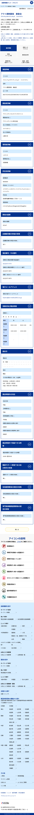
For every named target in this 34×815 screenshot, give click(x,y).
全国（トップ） (5, 694)
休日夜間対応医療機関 (24, 619)
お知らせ (3, 782)
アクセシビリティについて (8, 796)
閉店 (4, 374)
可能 (4, 405)
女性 (12, 639)
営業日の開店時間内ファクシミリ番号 (13, 267)
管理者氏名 (6, 159)
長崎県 (27, 758)
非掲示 (5, 427)
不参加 (5, 419)
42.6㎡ (5, 225)
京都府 (27, 735)
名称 (4, 84)
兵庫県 (19, 739)
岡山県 (27, 745)
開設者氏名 (6, 117)
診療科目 (14, 626)
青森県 (11, 709)
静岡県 (19, 732)
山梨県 (19, 729)
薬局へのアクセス (25, 48)
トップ (2, 6)
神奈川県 (11, 722)
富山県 (19, 725)
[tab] (8, 48)
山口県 (19, 748)
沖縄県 (11, 768)
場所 (23, 626)
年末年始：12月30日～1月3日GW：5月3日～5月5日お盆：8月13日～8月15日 (11, 383)
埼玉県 (11, 719)
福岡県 (11, 758)
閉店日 (5, 358)
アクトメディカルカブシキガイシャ (13, 114)
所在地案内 (21, 793)
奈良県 (27, 739)
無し (4, 478)
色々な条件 (25, 679)
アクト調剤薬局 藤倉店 (10, 87)
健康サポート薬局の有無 (10, 475)
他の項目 (14, 648)
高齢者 (13, 632)
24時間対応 (6, 408)
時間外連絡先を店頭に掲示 (10, 423)
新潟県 (11, 725)
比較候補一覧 (21, 655)
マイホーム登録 (5, 779)
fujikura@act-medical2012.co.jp (12, 297)
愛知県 (27, 732)
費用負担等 (25, 55)
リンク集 (3, 786)
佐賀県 (19, 758)
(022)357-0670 (7, 271)
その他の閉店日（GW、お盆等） (12, 377)
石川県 (27, 725)
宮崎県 (27, 762)
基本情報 (8, 48)
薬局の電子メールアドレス (10, 294)
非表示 (5, 434)
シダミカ (5, 155)
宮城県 (27, 709)
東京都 (27, 719)
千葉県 (19, 719)
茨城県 (11, 716)
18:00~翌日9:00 (7, 456)
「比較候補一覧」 (16, 29)
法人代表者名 (7, 132)
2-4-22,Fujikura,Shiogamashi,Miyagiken (14, 206)
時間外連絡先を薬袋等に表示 (11, 430)
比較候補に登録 (5, 27)
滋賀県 (19, 735)
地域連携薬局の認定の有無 (10, 494)
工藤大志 (5, 136)
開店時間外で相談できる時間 (11, 452)
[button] (17, 69)
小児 (23, 632)
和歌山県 (11, 742)
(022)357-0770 (7, 264)
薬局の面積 (6, 221)
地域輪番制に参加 (8, 416)
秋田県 (11, 712)
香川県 (19, 752)
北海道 (11, 706)
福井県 (11, 729)
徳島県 (11, 752)
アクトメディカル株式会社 (10, 121)
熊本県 (11, 762)
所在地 (5, 195)
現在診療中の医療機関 (7, 619)
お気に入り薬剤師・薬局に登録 (10, 19)
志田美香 (5, 162)
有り (4, 244)
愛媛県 (27, 752)
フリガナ (5, 76)
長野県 (27, 729)
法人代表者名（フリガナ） (10, 125)
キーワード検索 (5, 612)
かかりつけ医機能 (15, 643)
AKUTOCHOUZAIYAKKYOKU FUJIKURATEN (15, 95)
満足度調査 (21, 776)
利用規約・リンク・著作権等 (9, 793)
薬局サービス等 (8, 54)
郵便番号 (5, 178)
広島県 (11, 748)
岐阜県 (11, 732)
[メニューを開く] (31, 2)
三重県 (11, 735)
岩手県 (19, 709)
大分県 (19, 762)
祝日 (6, 362)
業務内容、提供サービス (8, 61)
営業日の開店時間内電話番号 (11, 260)
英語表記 (5, 202)
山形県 (19, 712)
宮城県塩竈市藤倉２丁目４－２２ (12, 199)
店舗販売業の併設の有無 (10, 241)
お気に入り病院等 (6, 655)
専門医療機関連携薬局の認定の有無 (13, 516)
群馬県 (27, 716)
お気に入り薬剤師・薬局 (8, 686)
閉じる (17, 529)
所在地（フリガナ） (8, 185)
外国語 (13, 629)
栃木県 (19, 716)
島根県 (19, 745)
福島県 (27, 712)
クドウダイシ (7, 128)
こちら (19, 542)
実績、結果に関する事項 (25, 61)
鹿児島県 (11, 765)
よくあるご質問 (22, 782)
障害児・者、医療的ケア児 (19, 636)
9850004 (5, 182)
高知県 (11, 755)
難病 (23, 639)
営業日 (5, 313)
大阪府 (11, 739)
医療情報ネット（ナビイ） (10, 3)
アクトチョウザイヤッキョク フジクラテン (15, 80)
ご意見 (3, 776)
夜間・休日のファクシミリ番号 (12, 275)
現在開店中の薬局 (6, 673)
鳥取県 (11, 745)
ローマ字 (5, 91)
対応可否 (5, 401)
